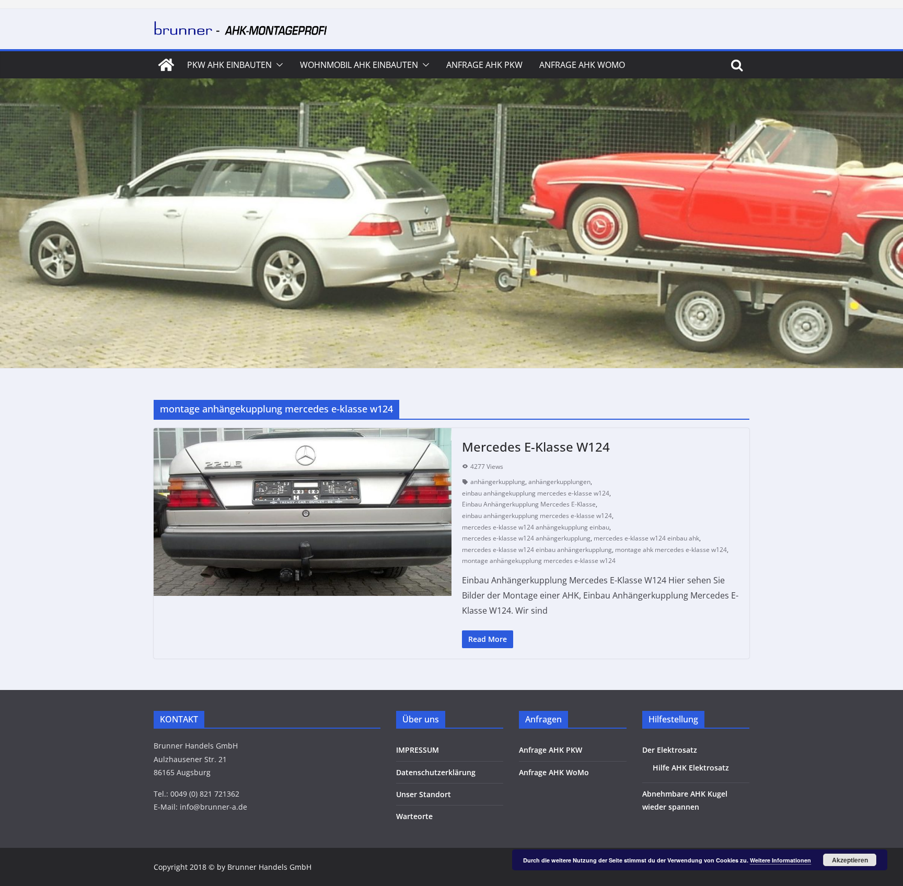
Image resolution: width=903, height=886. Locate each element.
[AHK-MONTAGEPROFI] (166, 64)
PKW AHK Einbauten (229, 65)
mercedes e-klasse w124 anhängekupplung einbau (535, 527)
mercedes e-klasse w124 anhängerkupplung (526, 538)
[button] (277, 64)
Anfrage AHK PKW (484, 65)
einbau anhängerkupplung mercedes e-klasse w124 (537, 515)
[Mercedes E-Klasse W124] (303, 512)
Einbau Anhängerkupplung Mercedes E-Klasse (529, 504)
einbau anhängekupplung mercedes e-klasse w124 (535, 493)
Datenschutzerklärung (436, 772)
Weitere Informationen (780, 860)
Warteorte (414, 816)
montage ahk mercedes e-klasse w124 (671, 549)
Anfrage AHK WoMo (582, 65)
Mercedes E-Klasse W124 (536, 446)
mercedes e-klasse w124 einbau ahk (646, 538)
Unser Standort (423, 794)
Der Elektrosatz (669, 750)
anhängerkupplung (497, 481)
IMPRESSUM (417, 750)
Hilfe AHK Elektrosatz (691, 768)
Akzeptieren (850, 860)
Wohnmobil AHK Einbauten (359, 65)
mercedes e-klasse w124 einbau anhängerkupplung (537, 549)
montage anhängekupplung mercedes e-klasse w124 (539, 560)
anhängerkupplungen (559, 481)
